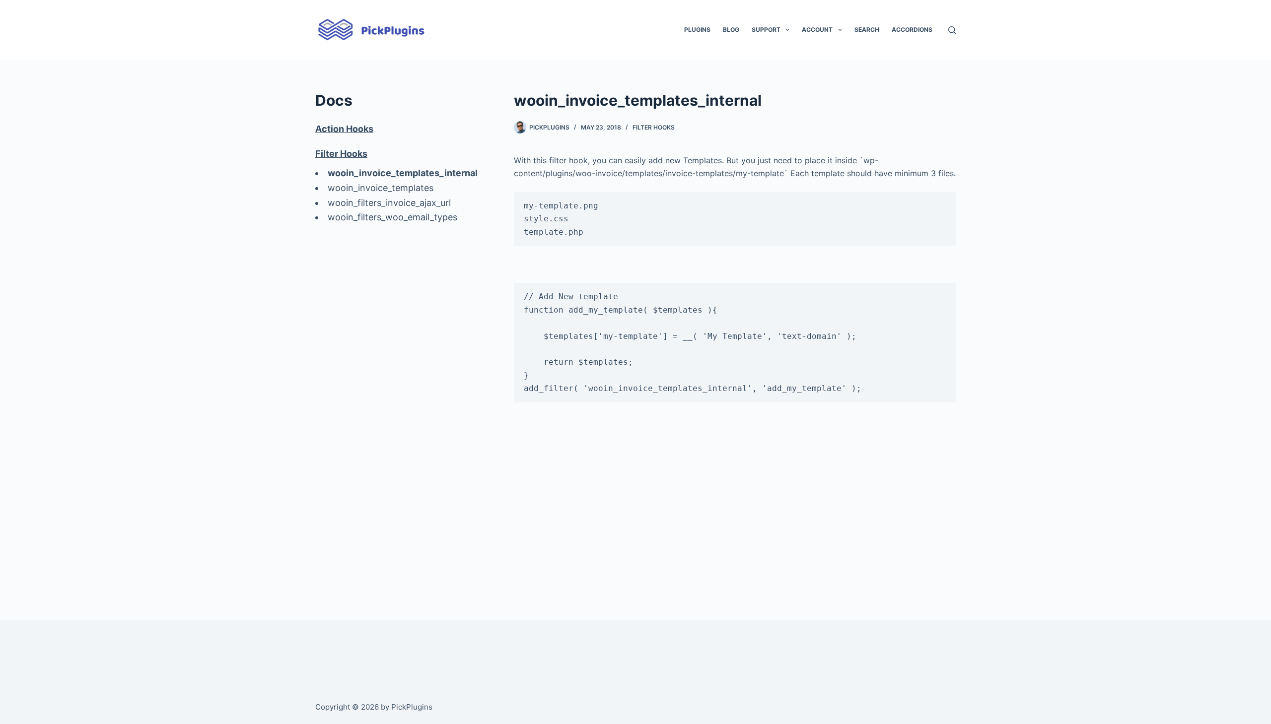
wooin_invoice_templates (380, 188)
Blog (731, 29)
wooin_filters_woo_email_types (392, 217)
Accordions (912, 29)
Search (866, 29)
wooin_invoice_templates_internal (403, 173)
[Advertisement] (735, 509)
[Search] (952, 30)
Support (766, 29)
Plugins (697, 29)
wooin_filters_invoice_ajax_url (389, 202)
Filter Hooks (654, 127)
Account (817, 29)
